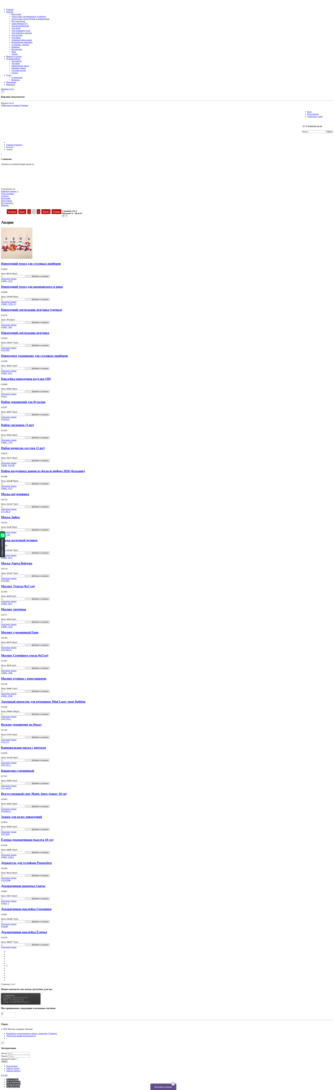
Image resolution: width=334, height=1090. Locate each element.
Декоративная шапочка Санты (23, 886)
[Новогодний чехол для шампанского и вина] (6, 281)
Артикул (5, 196)
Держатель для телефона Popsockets (26, 862)
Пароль (4, 1056)
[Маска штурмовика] (6, 488)
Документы (16, 61)
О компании (16, 77)
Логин (4, 1053)
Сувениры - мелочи (20, 45)
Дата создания (7, 194)
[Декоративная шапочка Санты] (5, 880)
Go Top (4, 1075)
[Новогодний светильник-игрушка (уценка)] (8, 304)
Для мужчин (17, 35)
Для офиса (16, 37)
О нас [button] (8, 75)
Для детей (15, 28)
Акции (14, 54)
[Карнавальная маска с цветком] (5, 742)
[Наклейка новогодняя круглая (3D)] (6, 373)
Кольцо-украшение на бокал (21, 724)
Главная (9, 9)
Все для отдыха (18, 21)
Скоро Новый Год (19, 23)
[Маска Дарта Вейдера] (6, 558)
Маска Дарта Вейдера (16, 563)
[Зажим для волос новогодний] (6, 811)
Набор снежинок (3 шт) (17, 425)
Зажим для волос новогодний (21, 816)
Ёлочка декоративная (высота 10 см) (27, 839)
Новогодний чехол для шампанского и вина (32, 286)
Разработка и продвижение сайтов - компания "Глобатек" (32, 1033)
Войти (4, 1061)
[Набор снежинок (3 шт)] (5, 419)
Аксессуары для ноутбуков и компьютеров (30, 19)
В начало (12, 212)
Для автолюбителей (20, 26)
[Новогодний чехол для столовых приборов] (16, 258)
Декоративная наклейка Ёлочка (24, 932)
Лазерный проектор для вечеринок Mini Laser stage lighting (43, 701)
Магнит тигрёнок (13, 609)
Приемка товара (18, 68)
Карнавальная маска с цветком (23, 747)
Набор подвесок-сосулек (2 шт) (23, 448)
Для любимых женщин (21, 33)
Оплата (14, 73)
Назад (22, 212)
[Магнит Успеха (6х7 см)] (5, 581)
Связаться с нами (315, 116)
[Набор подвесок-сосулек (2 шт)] (6, 442)
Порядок (5, 205)
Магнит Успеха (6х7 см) (18, 586)
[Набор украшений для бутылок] (4, 396)
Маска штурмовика (15, 494)
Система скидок (18, 70)
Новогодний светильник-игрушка (25, 332)
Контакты (10, 84)
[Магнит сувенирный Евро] (6, 627)
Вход (309, 112)
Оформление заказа (20, 66)
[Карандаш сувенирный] (6, 765)
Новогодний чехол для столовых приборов (31, 263)
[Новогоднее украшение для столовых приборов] (5, 350)
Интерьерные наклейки (21, 42)
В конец (56, 212)
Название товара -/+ (10, 191)
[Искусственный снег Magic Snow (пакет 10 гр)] (6, 788)
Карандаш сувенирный (17, 770)
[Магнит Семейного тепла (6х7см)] (6, 650)
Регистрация (312, 114)
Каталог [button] (9, 12)
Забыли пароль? (13, 1071)
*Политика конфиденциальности (21, 1036)
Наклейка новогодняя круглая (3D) (26, 378)
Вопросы (15, 80)
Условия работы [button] (13, 59)
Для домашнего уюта (20, 30)
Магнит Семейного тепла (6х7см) (24, 655)
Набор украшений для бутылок (23, 402)
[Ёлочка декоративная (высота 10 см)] (5, 834)
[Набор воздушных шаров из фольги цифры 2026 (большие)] (7, 465)
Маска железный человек (19, 540)
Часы (13, 52)
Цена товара (6, 201)
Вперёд (46, 212)
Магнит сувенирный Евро (19, 632)
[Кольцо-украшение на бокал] (6, 719)
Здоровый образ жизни (21, 40)
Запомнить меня (8, 1059)
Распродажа (16, 49)
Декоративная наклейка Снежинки (26, 909)
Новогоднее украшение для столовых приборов (34, 355)
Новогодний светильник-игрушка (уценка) (31, 309)
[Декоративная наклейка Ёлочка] (4, 926)
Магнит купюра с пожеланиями (23, 678)
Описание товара (8, 279)
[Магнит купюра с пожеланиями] (6, 673)
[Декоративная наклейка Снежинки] (5, 903)
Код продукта (7, 203)
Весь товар (16, 14)
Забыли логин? (13, 1068)
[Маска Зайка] (5, 511)
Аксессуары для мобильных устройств (28, 16)
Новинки (15, 47)
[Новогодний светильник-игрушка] (6, 327)
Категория (5, 198)
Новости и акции (14, 56)
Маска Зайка (10, 517)
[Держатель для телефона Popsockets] (7, 857)
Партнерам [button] (11, 82)
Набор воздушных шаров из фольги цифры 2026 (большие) (43, 471)
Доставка (15, 63)
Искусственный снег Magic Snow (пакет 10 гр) (34, 793)
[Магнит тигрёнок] (6, 604)
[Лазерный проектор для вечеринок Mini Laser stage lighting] (6, 696)
